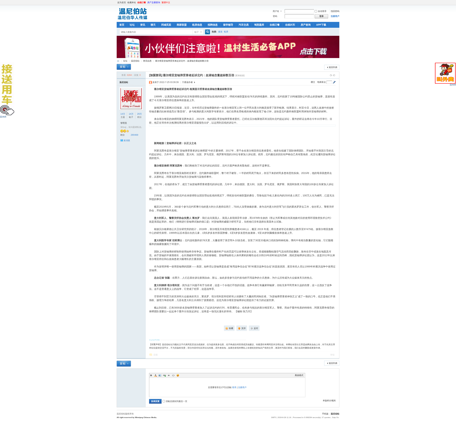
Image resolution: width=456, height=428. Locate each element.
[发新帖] (124, 67)
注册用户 (335, 16)
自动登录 (322, 11)
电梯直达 (321, 82)
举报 (332, 355)
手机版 (325, 414)
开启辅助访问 (338, 2)
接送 (220, 31)
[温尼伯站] (132, 20)
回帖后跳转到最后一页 (176, 401)
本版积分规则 (329, 400)
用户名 (276, 11)
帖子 (197, 32)
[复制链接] (240, 75)
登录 (234, 387)
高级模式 (299, 375)
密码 (275, 16)
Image (160, 375)
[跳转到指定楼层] (334, 82)
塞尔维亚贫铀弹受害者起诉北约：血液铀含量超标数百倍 (182, 61)
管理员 (123, 123)
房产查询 (306, 24)
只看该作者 (187, 82)
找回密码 (335, 11)
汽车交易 (244, 24)
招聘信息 (213, 24)
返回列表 (333, 67)
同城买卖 (166, 24)
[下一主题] (334, 75)
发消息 (127, 140)
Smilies (178, 375)
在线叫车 (290, 24)
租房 (226, 31)
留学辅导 (228, 24)
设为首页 (121, 2)
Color (155, 375)
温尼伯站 (118, 61)
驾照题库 (259, 24)
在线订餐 (141, 2)
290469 (134, 135)
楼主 (313, 82)
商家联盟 (182, 24)
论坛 (132, 24)
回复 (156, 355)
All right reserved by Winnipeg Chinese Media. (137, 417)
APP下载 (321, 24)
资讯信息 (147, 61)
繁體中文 (166, 2)
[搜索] (207, 32)
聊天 (153, 24)
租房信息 (197, 24)
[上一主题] (330, 75)
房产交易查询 (153, 2)
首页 (121, 24)
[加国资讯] (155, 75)
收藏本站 (131, 2)
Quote (169, 375)
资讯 (142, 24)
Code (173, 375)
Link (164, 375)
